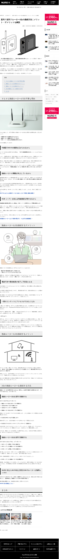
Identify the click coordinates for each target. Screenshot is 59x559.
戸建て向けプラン (22, 2)
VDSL (57, 101)
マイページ (22, 549)
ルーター (3, 530)
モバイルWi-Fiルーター (50, 101)
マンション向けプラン (31, 2)
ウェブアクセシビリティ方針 (29, 554)
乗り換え (47, 94)
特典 (57, 94)
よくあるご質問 (39, 2)
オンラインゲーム (49, 103)
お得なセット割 (46, 2)
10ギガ (55, 96)
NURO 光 (2, 15)
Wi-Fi (7, 530)
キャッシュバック (49, 96)
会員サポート (36, 549)
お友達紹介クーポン (53, 2)
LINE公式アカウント (8, 549)
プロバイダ (53, 94)
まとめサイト (8, 15)
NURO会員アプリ (51, 549)
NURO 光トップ (15, 2)
